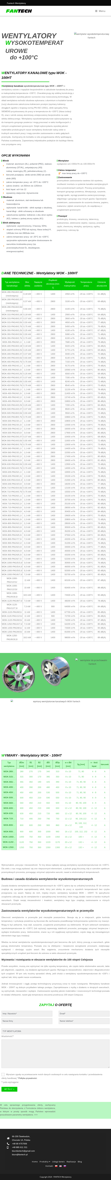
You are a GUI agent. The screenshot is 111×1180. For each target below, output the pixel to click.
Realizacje (71, 1161)
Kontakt (49, 1166)
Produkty (44, 1161)
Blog (80, 1161)
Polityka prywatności (27, 1078)
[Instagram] (101, 1164)
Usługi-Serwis (58, 1161)
